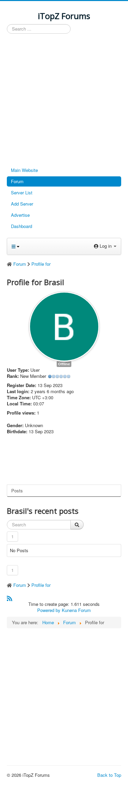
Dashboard (21, 226)
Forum (17, 181)
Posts (17, 490)
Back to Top (109, 775)
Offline (64, 363)
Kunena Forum (76, 610)
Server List (21, 192)
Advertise (20, 215)
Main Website (24, 170)
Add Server (22, 203)
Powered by (48, 610)
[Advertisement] (64, 100)
